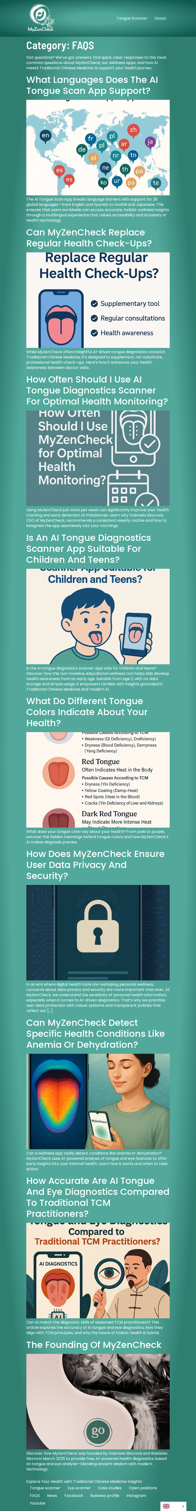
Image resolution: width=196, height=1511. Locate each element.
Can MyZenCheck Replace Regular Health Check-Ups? (89, 238)
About (160, 18)
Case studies (110, 1488)
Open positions (143, 1488)
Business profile (104, 1495)
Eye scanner (79, 1488)
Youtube (37, 1503)
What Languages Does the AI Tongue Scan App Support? (92, 85)
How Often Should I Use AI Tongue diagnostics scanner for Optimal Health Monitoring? (97, 390)
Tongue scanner (45, 1488)
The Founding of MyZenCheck (93, 1344)
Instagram (136, 1495)
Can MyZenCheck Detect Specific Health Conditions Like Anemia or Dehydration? (95, 1033)
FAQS (35, 1495)
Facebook (73, 1495)
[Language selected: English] (173, 1506)
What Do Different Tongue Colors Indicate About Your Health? (87, 712)
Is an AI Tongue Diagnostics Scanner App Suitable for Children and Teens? (88, 548)
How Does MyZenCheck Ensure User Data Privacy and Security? (95, 864)
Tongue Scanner (132, 18)
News (52, 1495)
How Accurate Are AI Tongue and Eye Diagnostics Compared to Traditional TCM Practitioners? (97, 1197)
